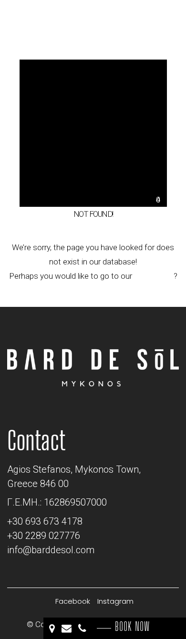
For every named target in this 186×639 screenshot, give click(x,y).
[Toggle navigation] (155, 20)
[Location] (53, 628)
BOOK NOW (132, 626)
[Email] (67, 628)
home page (154, 276)
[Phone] (83, 628)
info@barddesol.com (50, 550)
